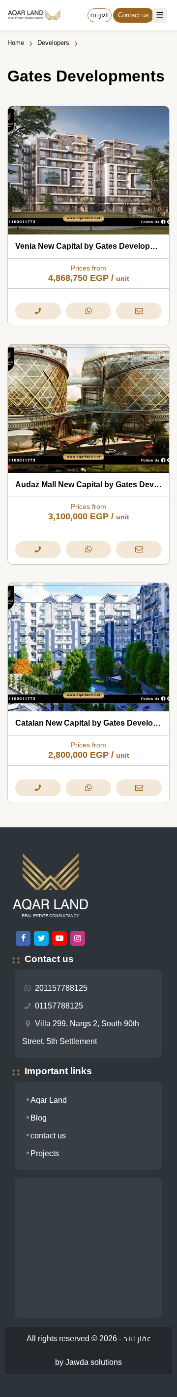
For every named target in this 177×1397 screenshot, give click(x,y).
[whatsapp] (88, 311)
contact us (48, 1135)
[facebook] (23, 938)
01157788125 (58, 1006)
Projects (44, 1153)
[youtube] (59, 938)
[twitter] (41, 938)
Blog (38, 1118)
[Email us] (138, 311)
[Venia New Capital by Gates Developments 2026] (88, 170)
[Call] (37, 311)
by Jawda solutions (88, 1362)
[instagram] (77, 938)
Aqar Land (48, 1100)
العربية (99, 15)
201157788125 (60, 988)
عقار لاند (137, 1338)
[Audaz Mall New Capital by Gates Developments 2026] (88, 409)
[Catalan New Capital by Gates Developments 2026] (88, 647)
